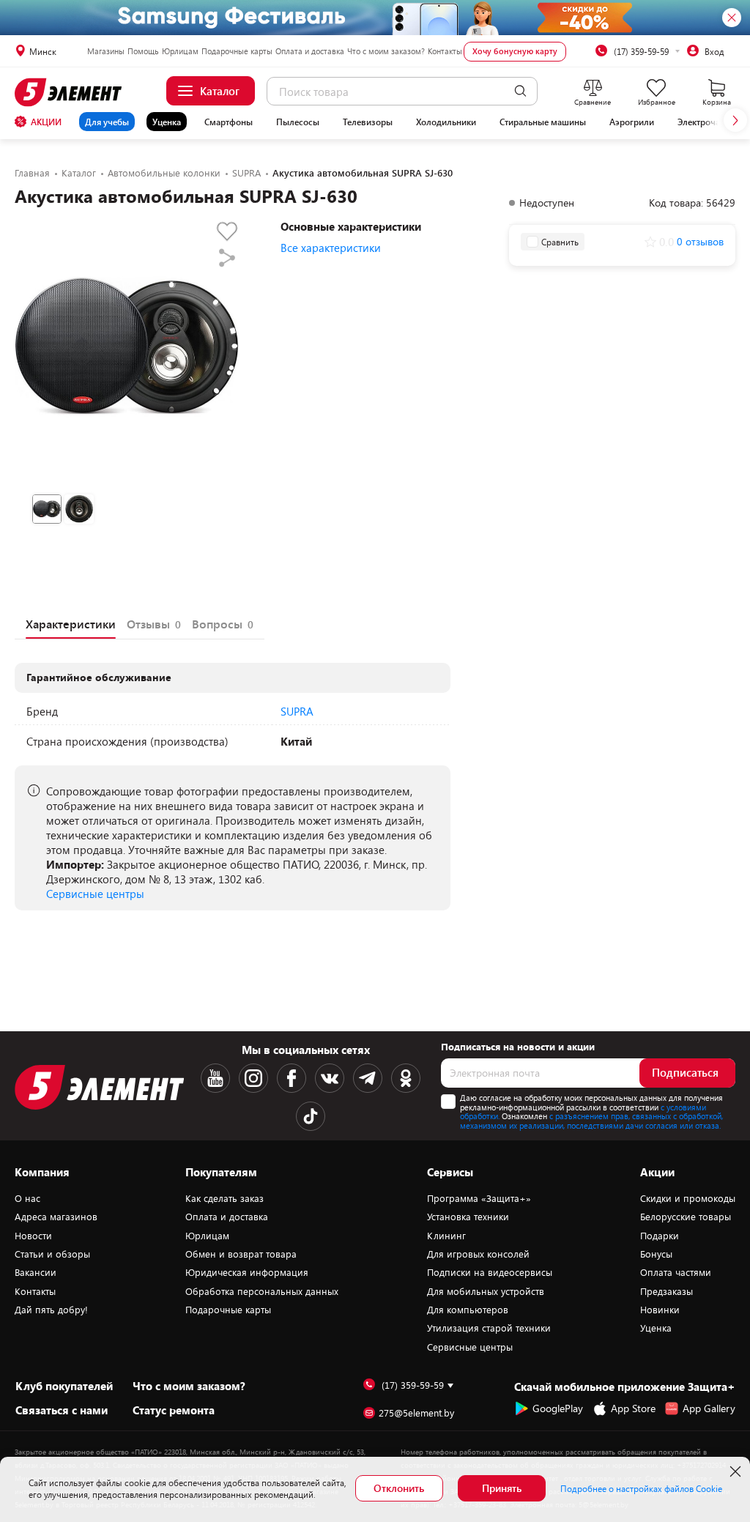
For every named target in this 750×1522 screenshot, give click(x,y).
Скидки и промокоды (687, 1198)
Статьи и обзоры (52, 1254)
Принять (501, 1488)
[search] (520, 91)
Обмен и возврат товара (241, 1254)
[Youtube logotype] (215, 1078)
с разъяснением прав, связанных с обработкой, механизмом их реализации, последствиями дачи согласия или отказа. (591, 1120)
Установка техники (468, 1216)
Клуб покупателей (64, 1385)
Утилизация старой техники (489, 1327)
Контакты (445, 50)
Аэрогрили (631, 121)
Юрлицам (180, 50)
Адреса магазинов (56, 1216)
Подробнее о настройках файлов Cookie (641, 1488)
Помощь (143, 50)
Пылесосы (297, 121)
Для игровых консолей (478, 1254)
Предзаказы (666, 1291)
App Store (633, 1408)
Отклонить (399, 1488)
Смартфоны (228, 121)
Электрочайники (711, 121)
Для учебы (107, 121)
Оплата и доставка (309, 50)
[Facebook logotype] (291, 1078)
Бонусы (656, 1254)
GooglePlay (557, 1408)
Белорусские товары (685, 1216)
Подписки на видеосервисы (489, 1272)
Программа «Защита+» (479, 1198)
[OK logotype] (405, 1078)
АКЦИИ (46, 121)
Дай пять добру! (51, 1309)
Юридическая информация (246, 1272)
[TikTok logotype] (310, 1116)
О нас (27, 1198)
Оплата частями (675, 1272)
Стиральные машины (543, 121)
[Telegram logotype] (367, 1078)
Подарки (659, 1235)
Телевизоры (368, 121)
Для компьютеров (467, 1309)
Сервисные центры (95, 893)
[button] (735, 120)
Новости (33, 1235)
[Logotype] (70, 92)
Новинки (660, 1309)
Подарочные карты (236, 50)
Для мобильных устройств (485, 1291)
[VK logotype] (329, 1078)
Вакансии (35, 1272)
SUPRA (297, 711)
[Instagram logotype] (253, 1078)
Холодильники (446, 121)
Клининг (446, 1235)
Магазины (106, 50)
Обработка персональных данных (261, 1291)
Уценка (166, 121)
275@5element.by (416, 1413)
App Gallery (709, 1408)
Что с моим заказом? (386, 50)
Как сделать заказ (224, 1198)
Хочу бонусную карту (514, 50)
